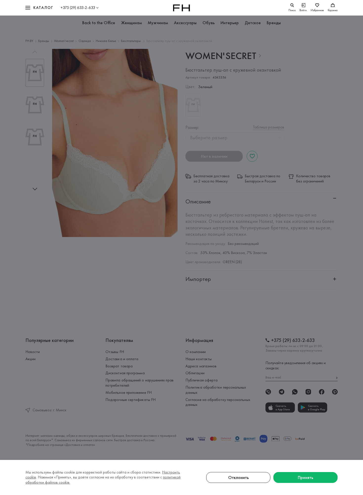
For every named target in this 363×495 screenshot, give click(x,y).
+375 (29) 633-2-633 (77, 7)
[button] (39, 8)
